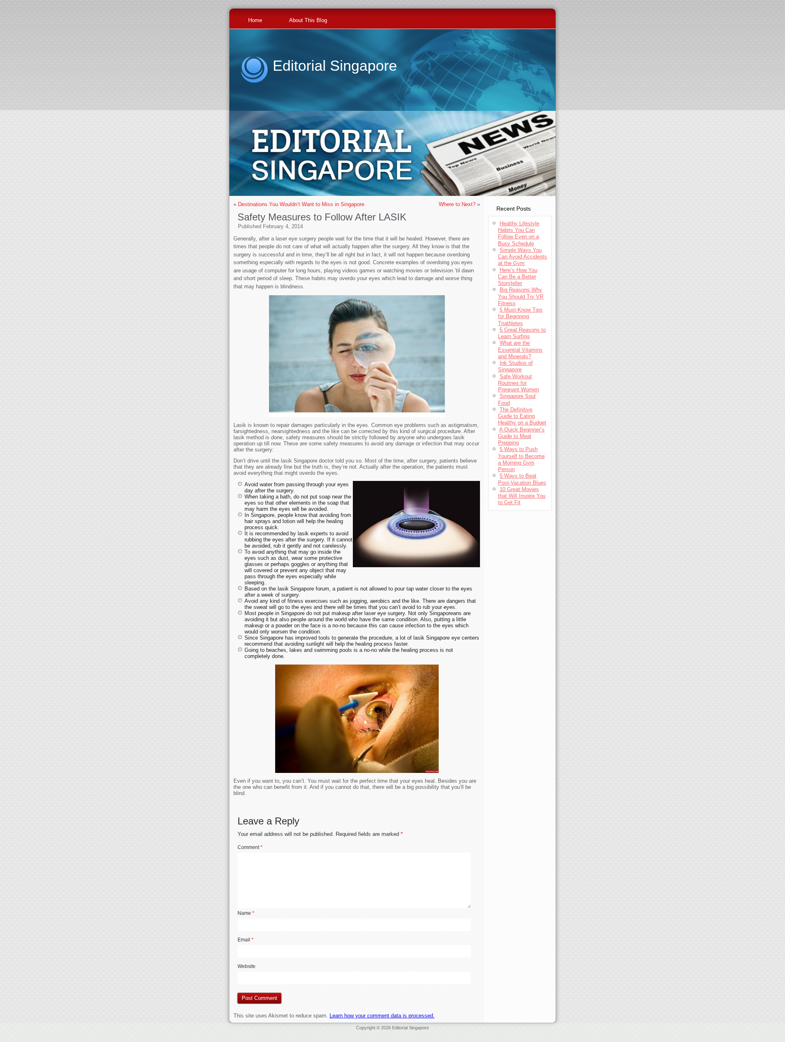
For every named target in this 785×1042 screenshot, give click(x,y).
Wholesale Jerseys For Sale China (444, 1032)
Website (247, 966)
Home (255, 20)
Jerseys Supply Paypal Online (265, 1032)
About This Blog (308, 20)
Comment (250, 847)
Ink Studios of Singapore (515, 366)
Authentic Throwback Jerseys (379, 1032)
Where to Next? (457, 204)
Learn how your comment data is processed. (382, 1016)
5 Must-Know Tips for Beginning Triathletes (520, 316)
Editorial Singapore (335, 65)
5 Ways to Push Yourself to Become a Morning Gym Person (521, 459)
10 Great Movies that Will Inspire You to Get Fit (521, 496)
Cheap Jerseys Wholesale (322, 1032)
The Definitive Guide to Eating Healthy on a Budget (522, 416)
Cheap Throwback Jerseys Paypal (515, 1032)
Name (246, 913)
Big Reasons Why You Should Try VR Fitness (520, 296)
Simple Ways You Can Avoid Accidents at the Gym (522, 257)
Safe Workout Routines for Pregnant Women (518, 383)
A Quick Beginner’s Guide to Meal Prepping (521, 436)
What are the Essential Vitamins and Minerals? (520, 349)
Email (245, 940)
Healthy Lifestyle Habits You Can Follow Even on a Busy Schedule (518, 233)
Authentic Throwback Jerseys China (393, 1037)
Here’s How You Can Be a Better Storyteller (517, 277)
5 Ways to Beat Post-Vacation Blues (522, 479)
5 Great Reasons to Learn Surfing (522, 333)
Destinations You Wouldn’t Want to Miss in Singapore (301, 204)
